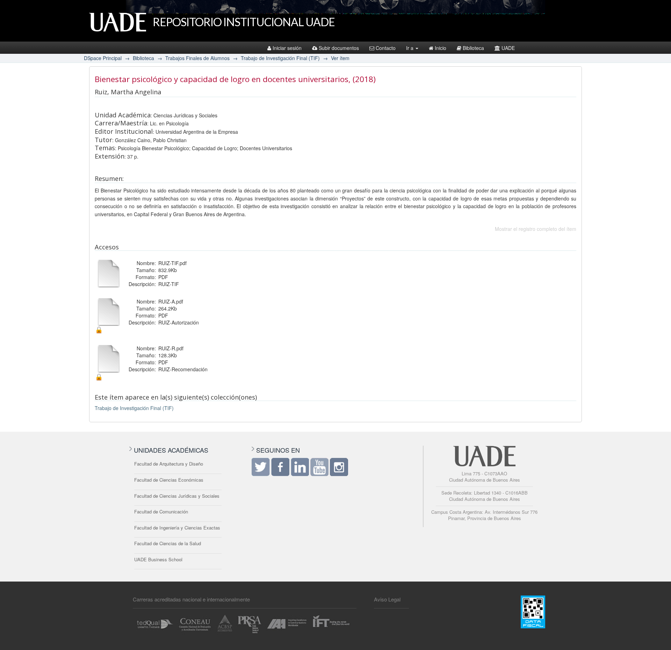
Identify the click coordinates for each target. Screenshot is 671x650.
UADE (508, 47)
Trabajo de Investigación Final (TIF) (280, 57)
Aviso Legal (387, 599)
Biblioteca (473, 47)
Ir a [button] (410, 47)
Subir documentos (339, 47)
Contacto (386, 47)
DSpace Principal (103, 57)
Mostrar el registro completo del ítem (535, 228)
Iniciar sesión (287, 47)
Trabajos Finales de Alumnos (197, 57)
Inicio (440, 47)
